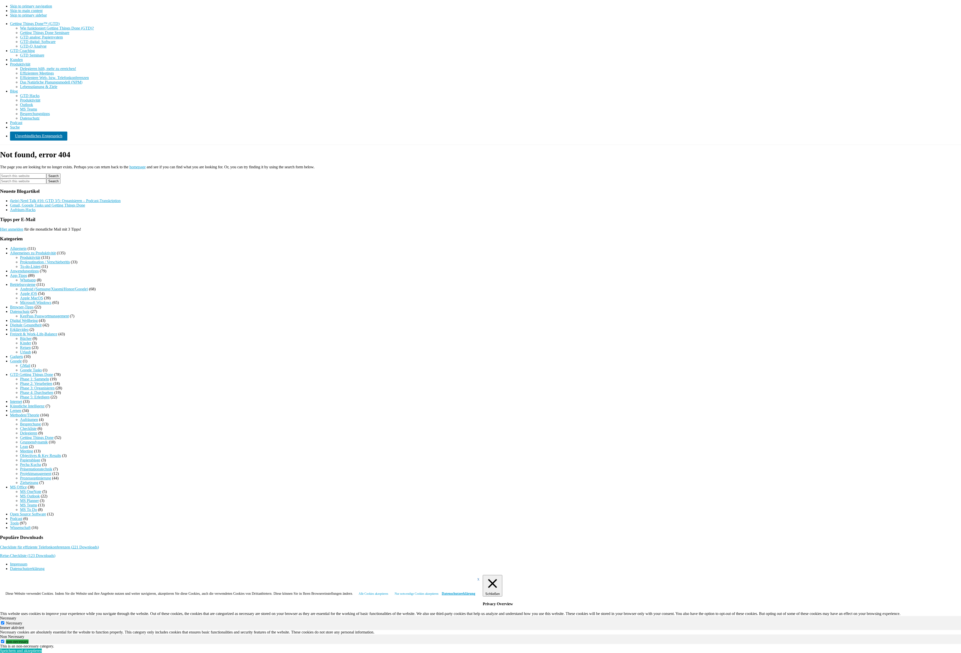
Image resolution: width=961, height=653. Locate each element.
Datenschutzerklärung (458, 593)
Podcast (16, 518)
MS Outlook (30, 496)
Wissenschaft (20, 527)
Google (16, 361)
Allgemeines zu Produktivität (33, 253)
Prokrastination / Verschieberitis (45, 262)
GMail (25, 365)
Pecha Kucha (30, 464)
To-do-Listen (30, 266)
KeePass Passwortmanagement (44, 316)
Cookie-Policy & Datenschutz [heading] (30, 584)
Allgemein (18, 248)
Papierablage (30, 460)
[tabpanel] (480, 632)
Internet (16, 401)
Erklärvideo (19, 329)
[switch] (2, 641)
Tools (14, 523)
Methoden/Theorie (24, 415)
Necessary (14, 623)
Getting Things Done (37, 437)
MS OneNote (30, 491)
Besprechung (30, 424)
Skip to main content (26, 11)
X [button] (478, 579)
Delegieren (28, 433)
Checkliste (28, 428)
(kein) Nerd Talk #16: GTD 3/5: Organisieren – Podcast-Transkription (65, 201)
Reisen (25, 347)
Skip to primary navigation (31, 6)
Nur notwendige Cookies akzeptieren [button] (416, 593)
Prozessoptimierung (35, 478)
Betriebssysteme (23, 284)
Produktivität (30, 257)
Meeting (26, 451)
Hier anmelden (11, 229)
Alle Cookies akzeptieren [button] (373, 593)
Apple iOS (28, 293)
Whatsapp (28, 280)
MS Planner (29, 500)
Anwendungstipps (24, 271)
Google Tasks (31, 370)
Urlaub (25, 352)
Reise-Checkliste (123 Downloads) (27, 555)
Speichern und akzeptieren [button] (21, 650)
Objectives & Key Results (40, 455)
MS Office (18, 487)
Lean (24, 446)
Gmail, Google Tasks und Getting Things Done (47, 205)
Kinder (25, 343)
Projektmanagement (35, 473)
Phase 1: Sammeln (34, 379)
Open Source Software (28, 514)
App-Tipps (18, 275)
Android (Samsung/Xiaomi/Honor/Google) (54, 289)
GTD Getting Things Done (31, 374)
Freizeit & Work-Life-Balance (33, 334)
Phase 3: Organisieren (37, 388)
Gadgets (16, 356)
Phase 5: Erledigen (35, 397)
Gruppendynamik (34, 442)
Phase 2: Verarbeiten (36, 383)
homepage (137, 167)
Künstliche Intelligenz (27, 406)
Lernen (15, 410)
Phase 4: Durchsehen (36, 392)
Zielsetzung (29, 482)
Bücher (26, 338)
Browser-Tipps (22, 307)
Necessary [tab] (8, 618)
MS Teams (28, 505)
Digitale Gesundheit (26, 325)
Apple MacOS (31, 298)
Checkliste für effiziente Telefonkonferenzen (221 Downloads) (49, 547)
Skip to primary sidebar (28, 15)
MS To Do (28, 509)
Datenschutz (20, 311)
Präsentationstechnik (36, 469)
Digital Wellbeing (24, 320)
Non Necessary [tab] (12, 636)
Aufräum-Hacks (23, 210)
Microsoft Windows (35, 302)
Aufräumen (29, 419)
